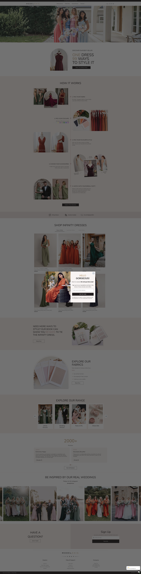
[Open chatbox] (138, 572)
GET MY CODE (82, 294)
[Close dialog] (93, 273)
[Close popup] (139, 567)
